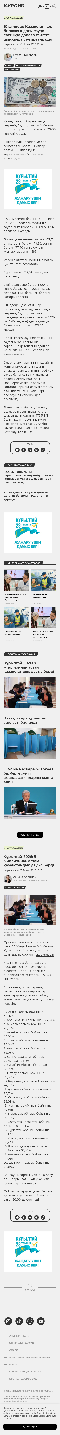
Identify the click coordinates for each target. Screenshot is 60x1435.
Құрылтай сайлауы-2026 (22, 1379)
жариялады (45, 954)
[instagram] (8, 1321)
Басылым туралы (18, 1336)
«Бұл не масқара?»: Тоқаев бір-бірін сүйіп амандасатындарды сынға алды (29, 775)
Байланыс (14, 1364)
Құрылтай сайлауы (14, 888)
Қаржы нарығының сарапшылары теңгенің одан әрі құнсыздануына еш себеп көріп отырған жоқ (28, 477)
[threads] (30, 1321)
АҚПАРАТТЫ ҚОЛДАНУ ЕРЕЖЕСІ (25, 1372)
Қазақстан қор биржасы (28, 66)
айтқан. (19, 354)
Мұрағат (13, 1350)
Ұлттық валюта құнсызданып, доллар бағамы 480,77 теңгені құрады (27, 495)
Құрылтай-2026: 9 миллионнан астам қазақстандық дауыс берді (29, 667)
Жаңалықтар (13, 18)
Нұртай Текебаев (25, 55)
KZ (46, 6)
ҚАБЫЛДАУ (30, 1426)
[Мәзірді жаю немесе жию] (54, 6)
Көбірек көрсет (30, 834)
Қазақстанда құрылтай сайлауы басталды (25, 720)
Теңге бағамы (12, 69)
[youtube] (41, 1321)
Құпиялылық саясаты (21, 1343)
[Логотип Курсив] (14, 5)
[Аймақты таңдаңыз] (40, 6)
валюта (9, 66)
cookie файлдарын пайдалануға (39, 1415)
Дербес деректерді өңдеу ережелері (29, 1357)
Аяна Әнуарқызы (24, 877)
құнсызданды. (39, 321)
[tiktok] (19, 1321)
